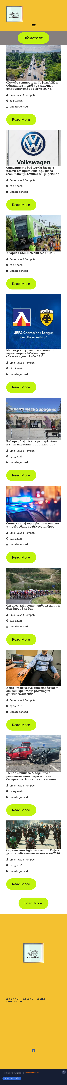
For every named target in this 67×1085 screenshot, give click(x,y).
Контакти (14, 1001)
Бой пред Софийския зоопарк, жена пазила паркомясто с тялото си (31, 443)
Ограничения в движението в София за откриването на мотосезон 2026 (33, 852)
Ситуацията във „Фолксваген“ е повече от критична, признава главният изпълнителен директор (32, 171)
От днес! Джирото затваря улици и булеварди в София (33, 607)
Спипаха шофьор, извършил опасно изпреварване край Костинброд (32, 525)
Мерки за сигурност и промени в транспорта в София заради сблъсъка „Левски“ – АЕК (30, 353)
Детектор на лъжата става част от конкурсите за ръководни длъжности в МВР (32, 691)
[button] (34, 26)
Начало (12, 999)
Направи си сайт (12, 1078)
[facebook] (33, 1050)
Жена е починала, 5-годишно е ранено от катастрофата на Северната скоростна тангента (31, 776)
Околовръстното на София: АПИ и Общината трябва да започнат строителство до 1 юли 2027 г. (32, 85)
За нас (28, 999)
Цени (41, 999)
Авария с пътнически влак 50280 (30, 253)
